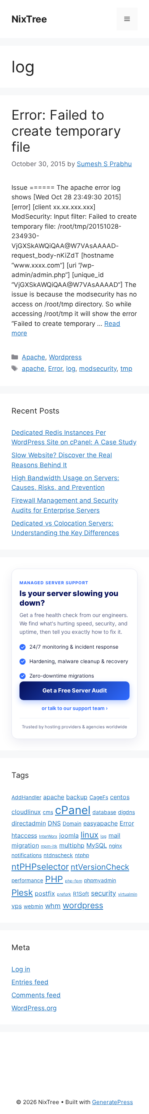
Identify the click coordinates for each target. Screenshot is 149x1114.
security (103, 893)
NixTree (29, 19)
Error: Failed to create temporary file (66, 131)
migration (25, 845)
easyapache (100, 823)
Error (55, 368)
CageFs (98, 797)
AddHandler (26, 797)
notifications (26, 855)
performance (27, 880)
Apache (33, 357)
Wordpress (65, 357)
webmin (33, 906)
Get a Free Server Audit (74, 690)
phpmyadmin (100, 880)
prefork (64, 894)
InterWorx (48, 836)
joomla (69, 835)
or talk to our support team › (75, 708)
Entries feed (30, 982)
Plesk (22, 892)
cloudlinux (26, 812)
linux (90, 835)
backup (76, 797)
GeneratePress (112, 1102)
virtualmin (127, 894)
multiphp (71, 845)
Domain (72, 824)
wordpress (83, 905)
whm (53, 906)
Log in (20, 969)
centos (120, 797)
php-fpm (73, 880)
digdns (126, 812)
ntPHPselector (40, 866)
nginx (115, 846)
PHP (54, 879)
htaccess (24, 835)
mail (114, 835)
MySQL (96, 845)
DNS (54, 823)
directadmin (28, 823)
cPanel (73, 810)
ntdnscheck (58, 855)
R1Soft (81, 894)
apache (33, 368)
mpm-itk (49, 846)
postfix (45, 893)
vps (16, 906)
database (104, 812)
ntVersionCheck (100, 867)
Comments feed (36, 995)
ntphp (82, 855)
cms (48, 812)
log (70, 368)
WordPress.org (34, 1008)
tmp (126, 368)
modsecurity (98, 368)
